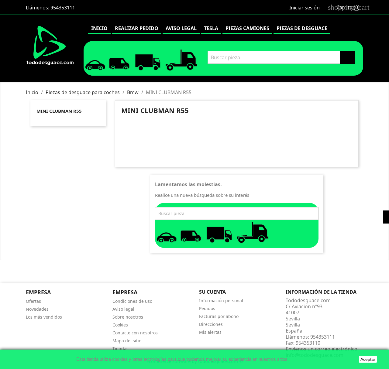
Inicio (99, 28)
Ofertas (33, 301)
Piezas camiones (247, 28)
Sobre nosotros (127, 317)
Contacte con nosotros (135, 333)
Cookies (120, 325)
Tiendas (120, 348)
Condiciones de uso (132, 301)
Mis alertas (210, 332)
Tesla (211, 28)
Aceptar (367, 359)
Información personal (221, 300)
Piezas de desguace (302, 28)
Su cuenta (212, 292)
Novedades (37, 309)
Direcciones (211, 324)
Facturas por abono (219, 316)
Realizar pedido (136, 28)
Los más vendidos (44, 317)
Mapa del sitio (126, 340)
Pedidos (207, 308)
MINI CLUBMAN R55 (59, 111)
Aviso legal (181, 28)
